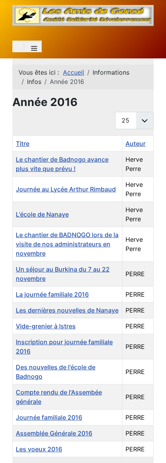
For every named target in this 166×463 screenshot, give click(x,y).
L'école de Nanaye (42, 214)
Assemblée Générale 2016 (54, 433)
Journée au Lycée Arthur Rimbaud (66, 189)
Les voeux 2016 (39, 449)
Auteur (135, 143)
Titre (22, 143)
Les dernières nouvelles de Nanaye (67, 310)
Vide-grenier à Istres (46, 326)
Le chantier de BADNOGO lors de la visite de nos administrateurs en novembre (67, 244)
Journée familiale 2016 (49, 417)
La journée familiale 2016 (52, 294)
